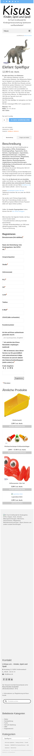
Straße (5, 264)
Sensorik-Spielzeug (10, 725)
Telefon (5, 302)
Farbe (6, 723)
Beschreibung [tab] (9, 137)
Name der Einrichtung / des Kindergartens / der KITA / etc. (12, 247)
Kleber (6, 719)
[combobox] (17, 738)
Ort (3, 287)
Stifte (5, 726)
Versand (7, 685)
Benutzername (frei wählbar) (12, 237)
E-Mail (5, 310)
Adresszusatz (7, 272)
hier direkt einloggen (18, 211)
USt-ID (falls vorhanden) (10, 317)
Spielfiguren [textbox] (16, 738)
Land (4, 294)
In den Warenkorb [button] (17, 426)
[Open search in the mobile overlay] (17, 701)
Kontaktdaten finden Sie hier (15, 190)
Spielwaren (16, 131)
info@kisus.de (26, 185)
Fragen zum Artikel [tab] (24, 137)
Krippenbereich (8, 728)
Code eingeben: (8, 366)
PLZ (4, 279)
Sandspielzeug (8, 721)
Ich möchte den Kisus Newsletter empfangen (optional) (11, 345)
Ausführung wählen (17, 452)
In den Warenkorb (20, 120)
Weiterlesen (17, 503)
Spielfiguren (28, 35)
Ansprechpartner (8, 257)
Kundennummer (8, 325)
